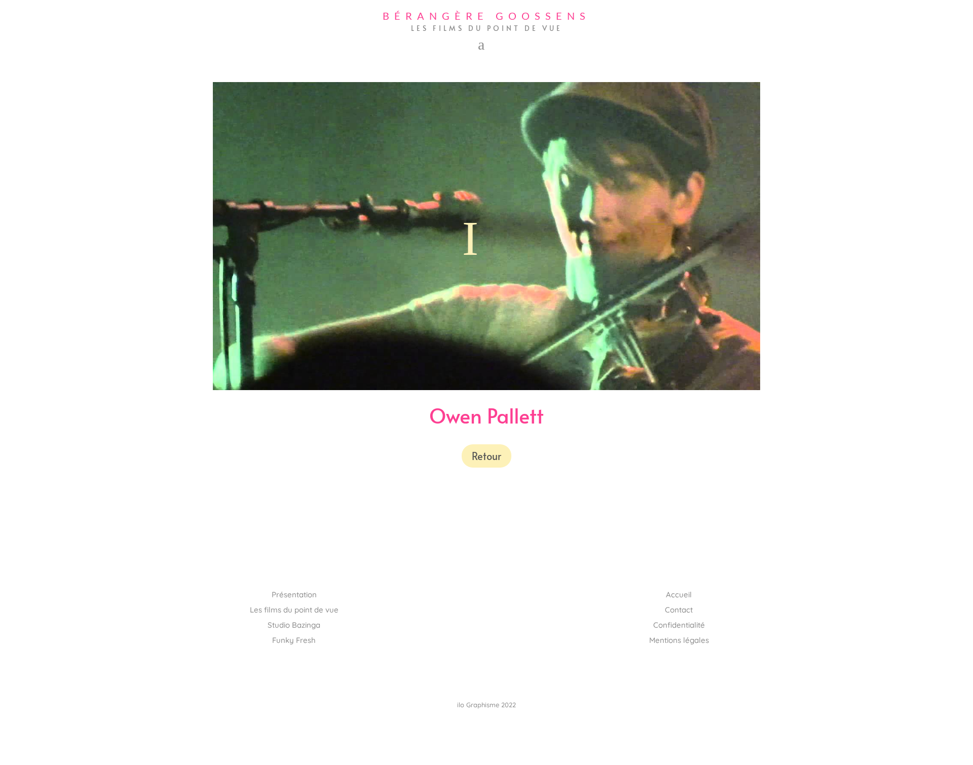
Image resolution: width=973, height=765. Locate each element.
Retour (486, 456)
